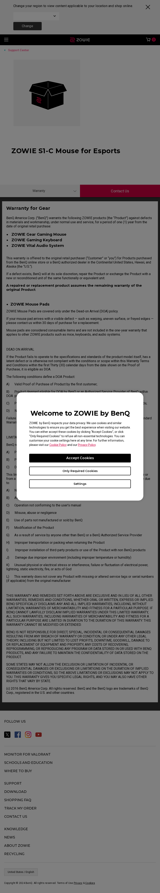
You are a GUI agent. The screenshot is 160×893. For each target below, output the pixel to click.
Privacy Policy (87, 444)
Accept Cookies (80, 458)
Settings (80, 484)
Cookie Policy (58, 444)
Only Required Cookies (80, 471)
